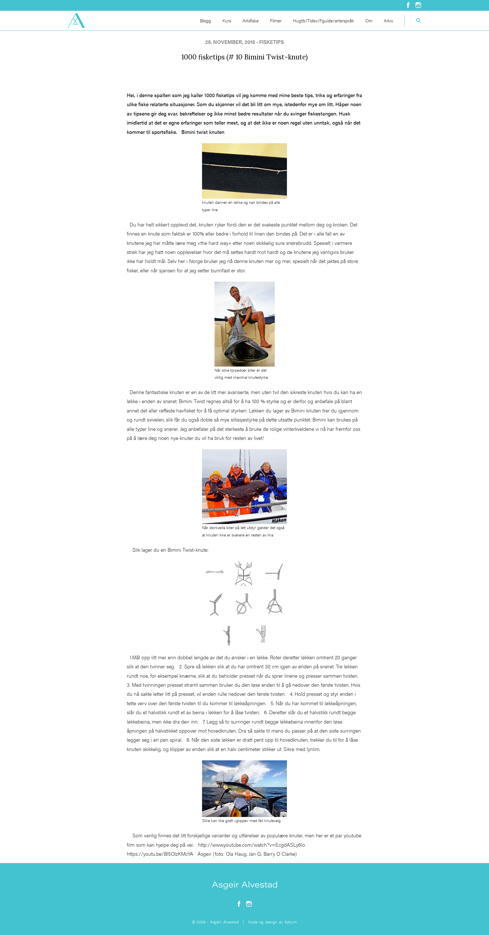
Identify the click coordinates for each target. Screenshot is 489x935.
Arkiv (388, 20)
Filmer (276, 20)
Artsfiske (251, 20)
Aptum (290, 922)
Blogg (205, 20)
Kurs (226, 20)
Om (368, 20)
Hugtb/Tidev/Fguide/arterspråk (323, 20)
